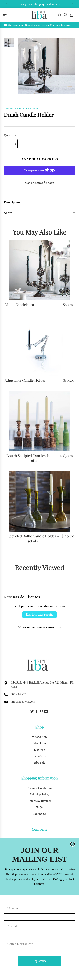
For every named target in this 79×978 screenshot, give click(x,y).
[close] (72, 844)
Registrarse (39, 961)
